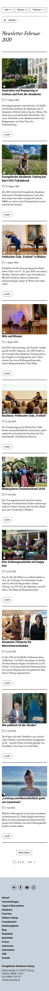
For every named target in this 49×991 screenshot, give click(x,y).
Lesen (7, 134)
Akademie (7, 909)
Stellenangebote (10, 925)
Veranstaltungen (10, 901)
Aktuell (5, 897)
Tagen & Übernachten (13, 905)
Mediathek (7, 933)
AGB (4, 953)
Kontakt (6, 958)
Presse (5, 942)
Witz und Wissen (12, 336)
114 (29, 862)
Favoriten (7, 913)
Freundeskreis (9, 921)
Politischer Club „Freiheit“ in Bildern (24, 256)
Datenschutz (8, 950)
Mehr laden (24, 852)
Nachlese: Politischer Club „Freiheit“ (24, 415)
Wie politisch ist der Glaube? (19, 725)
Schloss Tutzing (10, 917)
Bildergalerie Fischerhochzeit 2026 (23, 488)
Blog (4, 930)
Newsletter (7, 937)
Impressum (7, 946)
